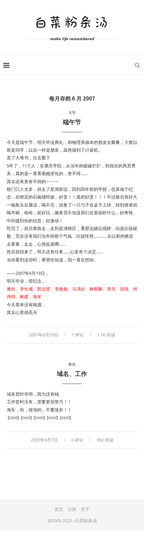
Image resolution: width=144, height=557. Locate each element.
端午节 (72, 122)
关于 (85, 509)
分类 (72, 509)
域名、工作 (72, 374)
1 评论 (78, 335)
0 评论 (77, 440)
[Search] (137, 65)
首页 (59, 509)
